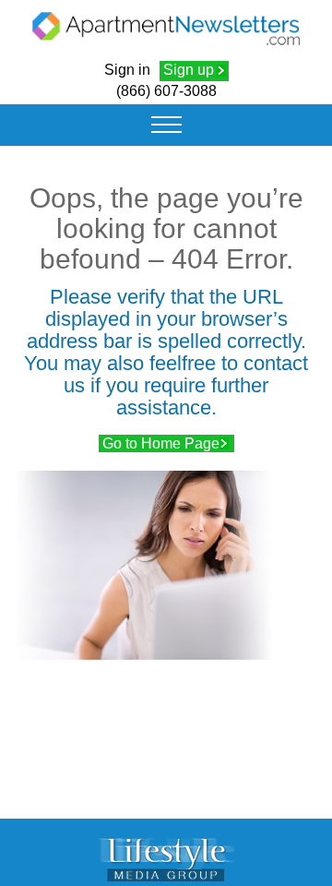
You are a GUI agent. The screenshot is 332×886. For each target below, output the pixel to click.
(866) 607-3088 (166, 91)
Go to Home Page (160, 443)
